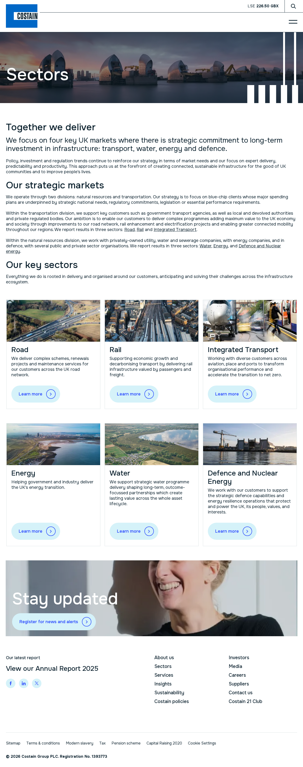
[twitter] (36, 683)
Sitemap (13, 743)
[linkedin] (23, 683)
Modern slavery (79, 743)
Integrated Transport (175, 229)
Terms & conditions (43, 743)
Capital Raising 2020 (164, 743)
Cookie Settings (202, 743)
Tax (102, 743)
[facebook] (10, 683)
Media (235, 666)
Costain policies (171, 701)
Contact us (241, 693)
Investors (239, 658)
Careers (237, 675)
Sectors (163, 666)
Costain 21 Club (245, 701)
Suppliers (239, 684)
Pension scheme (126, 743)
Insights (163, 684)
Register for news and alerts (48, 621)
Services (163, 675)
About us (164, 658)
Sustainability (169, 693)
